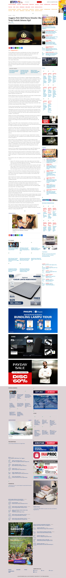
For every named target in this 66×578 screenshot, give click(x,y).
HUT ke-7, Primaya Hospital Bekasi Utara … (44, 536)
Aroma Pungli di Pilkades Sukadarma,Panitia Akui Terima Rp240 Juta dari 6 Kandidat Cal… (51, 186)
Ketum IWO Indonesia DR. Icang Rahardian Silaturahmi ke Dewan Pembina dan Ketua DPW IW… (51, 174)
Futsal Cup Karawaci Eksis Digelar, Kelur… (49, 264)
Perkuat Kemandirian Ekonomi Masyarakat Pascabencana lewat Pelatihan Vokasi (51, 49)
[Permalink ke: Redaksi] (9, 22)
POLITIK (9, 457)
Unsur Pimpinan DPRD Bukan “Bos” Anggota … (16, 458)
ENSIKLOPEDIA (36, 506)
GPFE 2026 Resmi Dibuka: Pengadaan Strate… (45, 540)
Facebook (36, 570)
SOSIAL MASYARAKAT (18, 476)
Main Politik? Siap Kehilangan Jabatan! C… (19, 465)
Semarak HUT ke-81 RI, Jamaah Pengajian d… (16, 500)
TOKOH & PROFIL (51, 52)
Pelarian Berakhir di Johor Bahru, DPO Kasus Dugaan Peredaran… (20, 396)
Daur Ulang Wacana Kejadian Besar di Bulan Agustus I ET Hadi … (45, 433)
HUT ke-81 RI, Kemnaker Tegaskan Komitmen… (54, 214)
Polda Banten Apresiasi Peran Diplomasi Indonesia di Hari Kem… (28, 405)
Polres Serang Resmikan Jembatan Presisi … (19, 507)
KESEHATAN (38, 527)
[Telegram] (65, 17)
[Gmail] (65, 6)
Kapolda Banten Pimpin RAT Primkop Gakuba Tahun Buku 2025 (36, 259)
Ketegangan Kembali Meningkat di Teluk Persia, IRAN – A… (45, 107)
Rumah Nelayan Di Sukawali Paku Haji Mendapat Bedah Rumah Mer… (12, 396)
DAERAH (49, 30)
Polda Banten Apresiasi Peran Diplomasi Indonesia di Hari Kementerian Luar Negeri (25, 259)
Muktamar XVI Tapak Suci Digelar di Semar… (50, 277)
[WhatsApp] (65, 15)
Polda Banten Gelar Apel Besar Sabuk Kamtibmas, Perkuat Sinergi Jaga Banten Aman (52, 193)
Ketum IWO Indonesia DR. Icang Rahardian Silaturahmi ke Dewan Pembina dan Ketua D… (51, 37)
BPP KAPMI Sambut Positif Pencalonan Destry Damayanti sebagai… (53, 423)
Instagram (51, 570)
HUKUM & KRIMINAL (48, 40)
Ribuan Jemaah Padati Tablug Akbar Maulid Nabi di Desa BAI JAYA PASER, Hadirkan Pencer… (51, 161)
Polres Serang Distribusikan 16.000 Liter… (19, 515)
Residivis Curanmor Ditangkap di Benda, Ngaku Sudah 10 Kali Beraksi (35, 71)
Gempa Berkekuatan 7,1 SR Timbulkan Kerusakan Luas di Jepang (50, 93)
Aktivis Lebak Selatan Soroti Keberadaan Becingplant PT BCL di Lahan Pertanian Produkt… (52, 181)
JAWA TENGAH (51, 170)
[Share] (65, 19)
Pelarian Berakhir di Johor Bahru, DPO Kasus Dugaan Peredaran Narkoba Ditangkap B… (51, 43)
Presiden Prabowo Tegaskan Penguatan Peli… (49, 229)
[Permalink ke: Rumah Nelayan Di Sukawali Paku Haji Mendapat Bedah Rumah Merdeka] (13, 244)
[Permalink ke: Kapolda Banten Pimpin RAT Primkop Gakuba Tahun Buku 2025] (36, 255)
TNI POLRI (25, 506)
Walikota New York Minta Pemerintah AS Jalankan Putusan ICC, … (54, 79)
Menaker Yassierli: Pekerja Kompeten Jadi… (45, 229)
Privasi (25, 569)
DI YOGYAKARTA (50, 211)
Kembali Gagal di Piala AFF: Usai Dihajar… (51, 268)
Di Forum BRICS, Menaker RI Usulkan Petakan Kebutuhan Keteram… (50, 108)
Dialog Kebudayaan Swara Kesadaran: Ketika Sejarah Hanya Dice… (37, 434)
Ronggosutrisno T (14, 50)
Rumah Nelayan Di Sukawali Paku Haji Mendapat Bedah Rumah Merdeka (13, 71)
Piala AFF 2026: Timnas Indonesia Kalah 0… (50, 280)
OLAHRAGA (47, 266)
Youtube (36, 572)
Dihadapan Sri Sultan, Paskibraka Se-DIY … (49, 217)
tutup (59, 0)
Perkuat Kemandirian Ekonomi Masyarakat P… (45, 215)
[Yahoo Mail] (65, 8)
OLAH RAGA (44, 252)
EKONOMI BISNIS (43, 524)
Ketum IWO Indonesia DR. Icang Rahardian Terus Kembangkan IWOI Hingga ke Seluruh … (51, 54)
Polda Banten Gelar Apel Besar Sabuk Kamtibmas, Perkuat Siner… (28, 396)
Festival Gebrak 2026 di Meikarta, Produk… (44, 532)
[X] (65, 12)
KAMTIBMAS (53, 189)
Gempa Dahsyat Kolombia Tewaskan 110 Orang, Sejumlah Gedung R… (45, 80)
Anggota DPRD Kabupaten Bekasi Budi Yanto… (20, 473)
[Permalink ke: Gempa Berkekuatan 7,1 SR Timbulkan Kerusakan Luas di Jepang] (50, 85)
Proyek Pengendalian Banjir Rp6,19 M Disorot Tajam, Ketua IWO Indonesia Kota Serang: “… (51, 167)
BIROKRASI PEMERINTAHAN (50, 46)
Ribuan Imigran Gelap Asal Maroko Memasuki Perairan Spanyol (45, 93)
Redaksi (9, 569)
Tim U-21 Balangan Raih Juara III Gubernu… (51, 272)
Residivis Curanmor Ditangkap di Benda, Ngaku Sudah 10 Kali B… (12, 405)
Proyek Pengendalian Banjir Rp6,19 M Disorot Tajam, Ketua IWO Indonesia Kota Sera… (51, 32)
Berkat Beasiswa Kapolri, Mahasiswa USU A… (20, 503)
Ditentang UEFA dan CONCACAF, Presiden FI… (50, 284)
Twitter (43, 570)
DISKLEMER (18, 569)
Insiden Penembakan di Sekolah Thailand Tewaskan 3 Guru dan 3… (50, 79)
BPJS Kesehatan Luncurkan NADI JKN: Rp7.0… (45, 544)
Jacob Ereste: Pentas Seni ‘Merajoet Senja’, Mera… (45, 422)
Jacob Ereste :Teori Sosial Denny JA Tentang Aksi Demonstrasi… (53, 432)
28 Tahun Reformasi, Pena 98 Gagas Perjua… (20, 477)
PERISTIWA (15, 499)
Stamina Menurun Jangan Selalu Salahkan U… (45, 528)
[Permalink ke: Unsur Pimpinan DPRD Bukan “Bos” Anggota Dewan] (20, 450)
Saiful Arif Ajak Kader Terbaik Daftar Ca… (19, 469)
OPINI (50, 420)
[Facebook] (65, 10)
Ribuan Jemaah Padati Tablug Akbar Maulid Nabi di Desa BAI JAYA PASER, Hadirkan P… (49, 27)
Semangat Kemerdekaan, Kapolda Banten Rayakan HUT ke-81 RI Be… (20, 414)
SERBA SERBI (48, 524)
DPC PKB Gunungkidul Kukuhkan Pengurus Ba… (21, 461)
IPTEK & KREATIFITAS (40, 531)
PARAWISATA (45, 531)
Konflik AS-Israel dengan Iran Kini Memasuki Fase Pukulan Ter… (54, 94)
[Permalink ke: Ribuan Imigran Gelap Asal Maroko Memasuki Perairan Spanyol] (45, 85)
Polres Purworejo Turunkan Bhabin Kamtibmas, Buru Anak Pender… (20, 405)
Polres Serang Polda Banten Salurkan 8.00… (19, 519)
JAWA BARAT (16, 464)
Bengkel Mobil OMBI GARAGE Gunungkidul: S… (42, 525)
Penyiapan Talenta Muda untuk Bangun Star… (54, 229)
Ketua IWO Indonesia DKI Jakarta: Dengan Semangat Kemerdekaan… (37, 423)
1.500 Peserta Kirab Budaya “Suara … (18, 511)
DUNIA (43, 68)
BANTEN (47, 30)
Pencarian (39, 2)
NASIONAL (52, 30)
